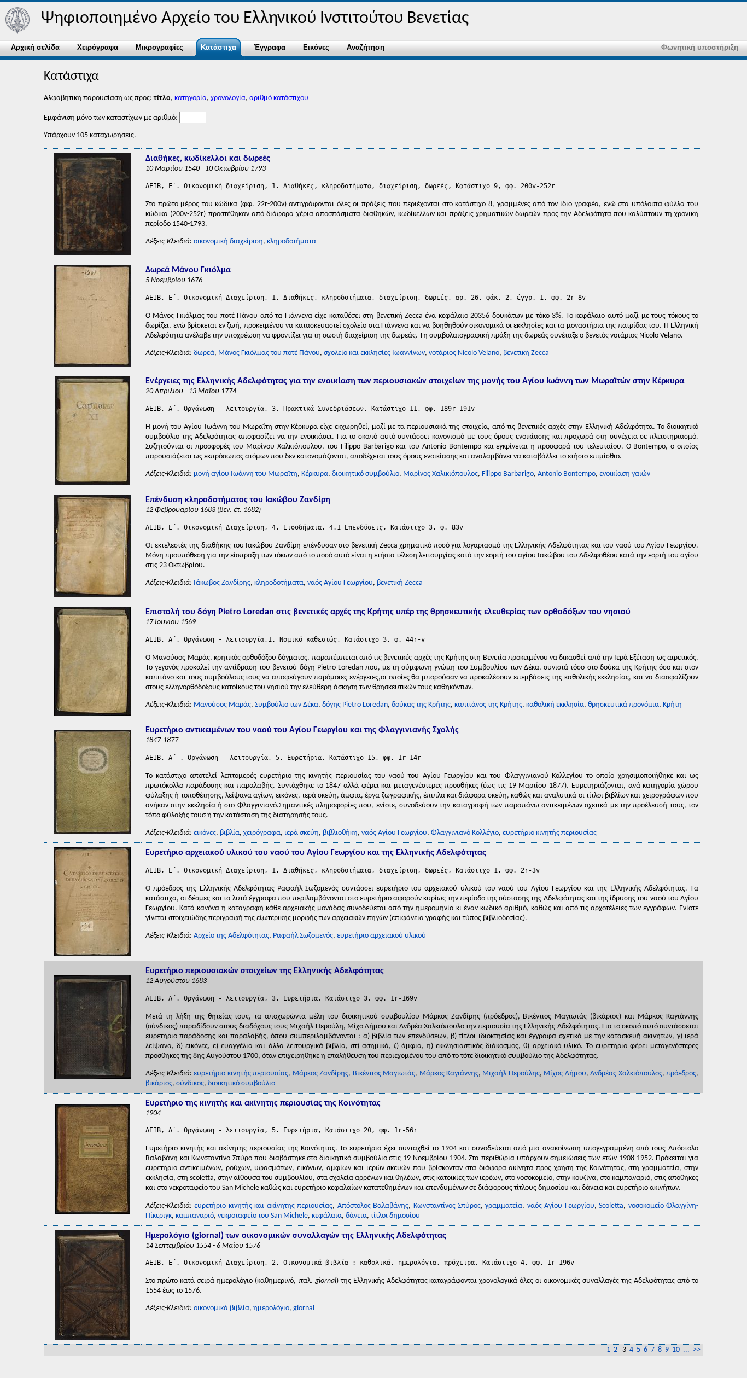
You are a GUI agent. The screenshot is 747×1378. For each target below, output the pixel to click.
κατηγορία (190, 98)
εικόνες (205, 833)
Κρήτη (672, 705)
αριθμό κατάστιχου (278, 98)
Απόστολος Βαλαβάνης (372, 1206)
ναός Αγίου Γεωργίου (340, 583)
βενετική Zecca (526, 353)
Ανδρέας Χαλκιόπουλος (626, 1073)
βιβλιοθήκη (340, 833)
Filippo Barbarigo (508, 474)
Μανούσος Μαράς (222, 705)
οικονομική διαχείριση (228, 241)
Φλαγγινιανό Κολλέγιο (465, 833)
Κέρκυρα (314, 474)
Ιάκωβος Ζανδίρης (222, 583)
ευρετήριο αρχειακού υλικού (381, 936)
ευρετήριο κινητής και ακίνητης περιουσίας (263, 1206)
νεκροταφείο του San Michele (263, 1216)
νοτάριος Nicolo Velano (464, 353)
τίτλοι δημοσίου (395, 1216)
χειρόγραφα (262, 833)
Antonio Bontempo (567, 474)
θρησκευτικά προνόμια (623, 705)
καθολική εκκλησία (555, 705)
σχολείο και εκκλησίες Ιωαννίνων (374, 353)
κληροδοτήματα (291, 241)
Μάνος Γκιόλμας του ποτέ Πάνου (269, 353)
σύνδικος (190, 1083)
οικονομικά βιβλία (221, 1308)
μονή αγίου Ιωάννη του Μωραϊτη (245, 474)
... (686, 1350)
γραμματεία (503, 1206)
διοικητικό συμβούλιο (365, 474)
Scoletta (611, 1206)
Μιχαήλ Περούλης (510, 1073)
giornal (303, 1308)
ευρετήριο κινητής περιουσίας (550, 833)
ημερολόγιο (271, 1308)
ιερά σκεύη (301, 833)
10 (676, 1350)
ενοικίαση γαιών (624, 474)
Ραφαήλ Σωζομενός (303, 936)
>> (697, 1350)
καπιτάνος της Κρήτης (488, 705)
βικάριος (158, 1083)
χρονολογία (228, 98)
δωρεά (204, 353)
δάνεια (356, 1216)
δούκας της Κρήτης (421, 705)
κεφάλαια (327, 1216)
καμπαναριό (195, 1216)
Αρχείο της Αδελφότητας (231, 936)
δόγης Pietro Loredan (355, 705)
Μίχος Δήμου (565, 1073)
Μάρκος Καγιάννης (448, 1073)
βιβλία (230, 833)
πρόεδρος (681, 1073)
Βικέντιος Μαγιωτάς (384, 1073)
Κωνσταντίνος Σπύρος (447, 1206)
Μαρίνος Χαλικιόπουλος (440, 474)
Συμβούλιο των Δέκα (286, 705)
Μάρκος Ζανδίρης (320, 1073)
